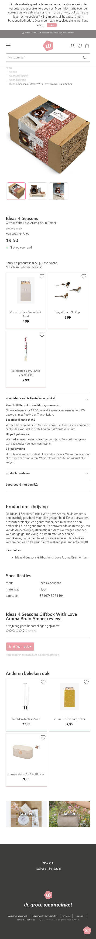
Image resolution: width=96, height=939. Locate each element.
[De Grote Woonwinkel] (48, 45)
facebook (41, 868)
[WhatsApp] (87, 930)
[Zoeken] (86, 57)
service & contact (26, 919)
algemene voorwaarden (45, 915)
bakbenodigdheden (20, 20)
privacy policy (69, 12)
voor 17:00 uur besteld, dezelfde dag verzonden (49, 32)
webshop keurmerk (17, 915)
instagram (55, 868)
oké (51, 25)
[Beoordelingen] (48, 229)
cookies (79, 915)
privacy (66, 915)
